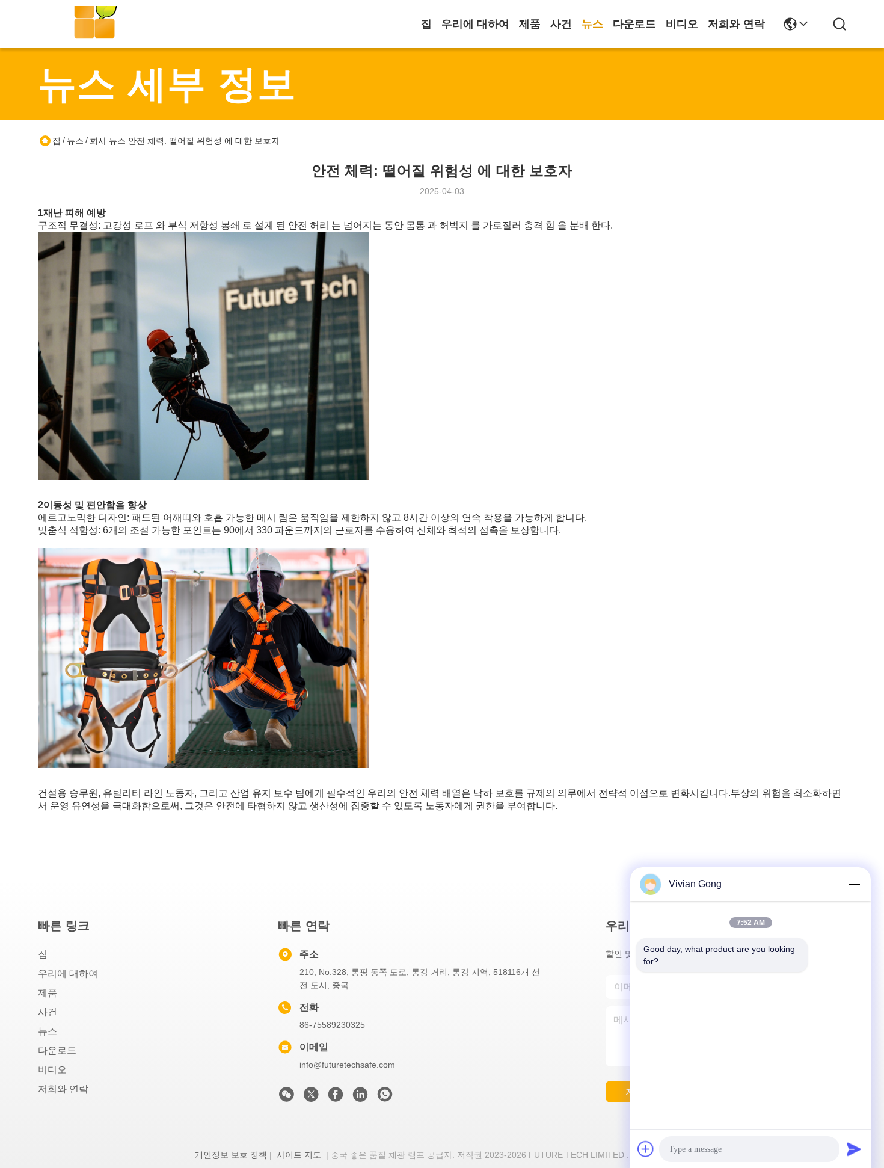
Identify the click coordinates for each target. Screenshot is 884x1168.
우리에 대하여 (475, 24)
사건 (561, 24)
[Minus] (854, 884)
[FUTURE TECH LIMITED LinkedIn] (360, 1097)
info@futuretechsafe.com (347, 1064)
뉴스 (592, 24)
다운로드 (634, 24)
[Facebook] (335, 1097)
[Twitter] (310, 1097)
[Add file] (645, 1149)
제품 (530, 24)
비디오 (682, 24)
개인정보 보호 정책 (231, 1155)
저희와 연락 (736, 24)
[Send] (854, 1149)
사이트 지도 (299, 1155)
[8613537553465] (384, 1097)
